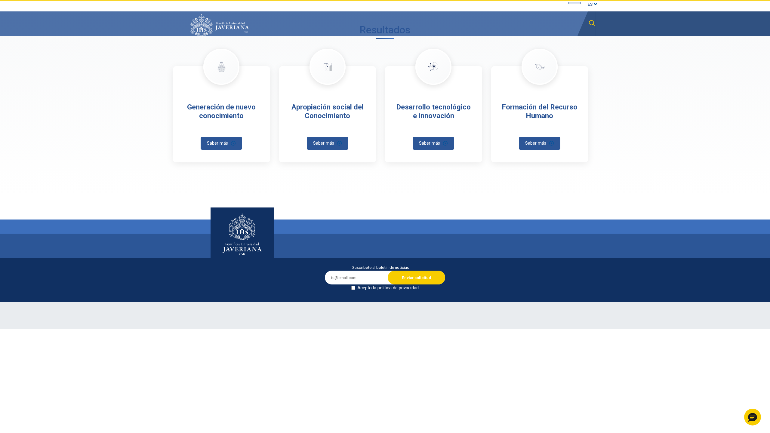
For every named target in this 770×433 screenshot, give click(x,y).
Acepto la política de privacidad (388, 287)
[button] (752, 417)
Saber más (217, 143)
